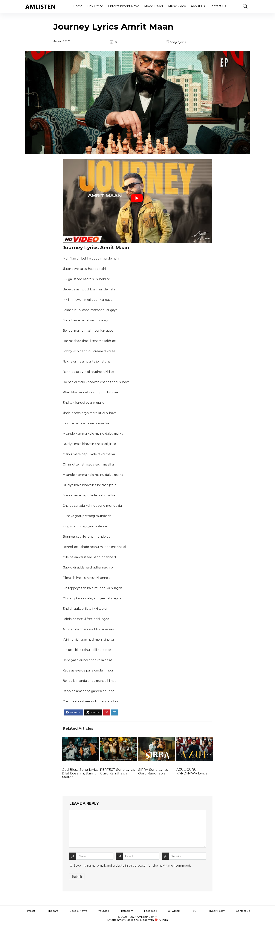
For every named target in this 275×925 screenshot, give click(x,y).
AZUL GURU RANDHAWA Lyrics (191, 771)
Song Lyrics (177, 42)
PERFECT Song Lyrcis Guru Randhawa (117, 771)
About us (198, 6)
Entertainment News (123, 6)
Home (77, 6)
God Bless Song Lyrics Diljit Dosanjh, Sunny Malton (80, 773)
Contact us (218, 6)
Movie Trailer (153, 6)
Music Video (177, 6)
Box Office (95, 6)
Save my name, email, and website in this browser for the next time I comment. (132, 865)
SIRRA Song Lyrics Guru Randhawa (153, 771)
